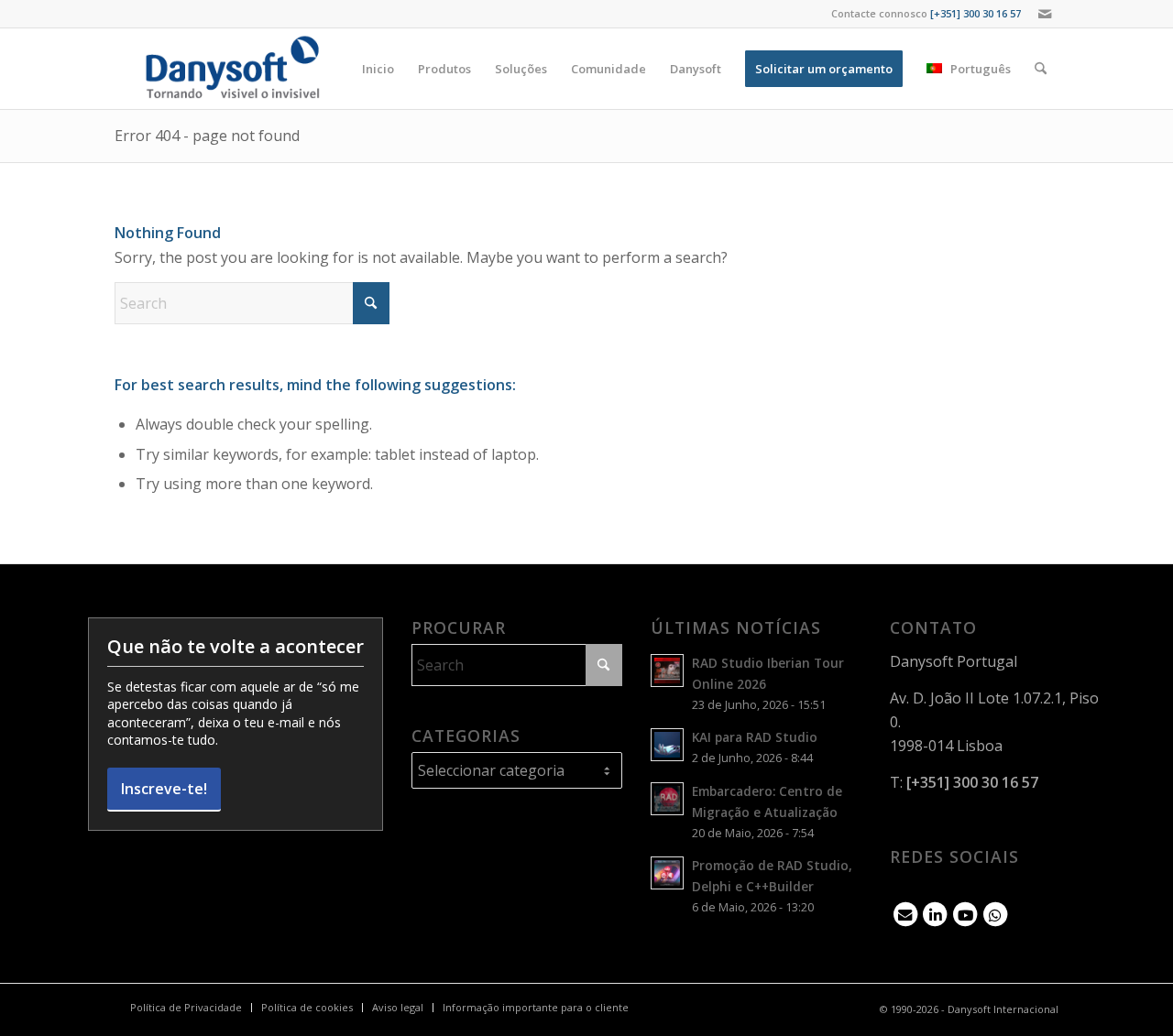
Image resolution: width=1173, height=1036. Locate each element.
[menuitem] (378, 68)
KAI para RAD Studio (754, 737)
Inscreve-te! (164, 789)
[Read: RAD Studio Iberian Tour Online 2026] (667, 670)
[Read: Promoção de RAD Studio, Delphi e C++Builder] (667, 872)
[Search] (1040, 68)
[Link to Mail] (1044, 13)
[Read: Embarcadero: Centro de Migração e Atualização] (667, 798)
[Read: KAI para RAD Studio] (667, 744)
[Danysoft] (231, 68)
